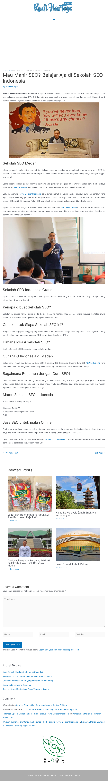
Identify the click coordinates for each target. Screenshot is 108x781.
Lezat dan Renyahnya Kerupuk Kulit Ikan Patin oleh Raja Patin (29, 516)
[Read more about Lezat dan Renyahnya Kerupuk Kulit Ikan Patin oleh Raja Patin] (30, 494)
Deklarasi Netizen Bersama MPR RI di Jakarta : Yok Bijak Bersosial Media (29, 563)
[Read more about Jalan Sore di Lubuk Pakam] (78, 544)
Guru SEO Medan (69, 207)
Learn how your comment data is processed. (59, 650)
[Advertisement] (54, 44)
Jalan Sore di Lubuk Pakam (72, 564)
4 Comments (61, 518)
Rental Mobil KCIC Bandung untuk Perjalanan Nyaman (27, 676)
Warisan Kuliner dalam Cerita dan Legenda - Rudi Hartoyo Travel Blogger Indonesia (40, 722)
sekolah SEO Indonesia (55, 439)
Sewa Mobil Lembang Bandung (17, 685)
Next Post (99, 453)
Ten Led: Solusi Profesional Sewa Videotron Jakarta (26, 689)
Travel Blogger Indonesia (30, 194)
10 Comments (13, 569)
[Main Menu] (54, 20)
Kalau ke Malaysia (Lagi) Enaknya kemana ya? (76, 514)
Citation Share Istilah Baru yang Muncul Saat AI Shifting (28, 681)
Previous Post (10, 453)
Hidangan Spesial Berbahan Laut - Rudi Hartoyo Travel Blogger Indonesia (36, 714)
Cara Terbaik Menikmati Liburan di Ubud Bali (23, 672)
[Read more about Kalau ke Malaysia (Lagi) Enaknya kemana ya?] (78, 492)
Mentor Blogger (20, 187)
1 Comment (12, 521)
